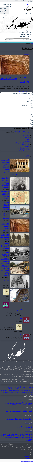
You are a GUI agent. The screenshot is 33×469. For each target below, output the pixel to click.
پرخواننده (26, 155)
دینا (21, 318)
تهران (23, 387)
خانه (32, 43)
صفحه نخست (25, 14)
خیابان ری (3, 387)
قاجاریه (31, 392)
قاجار (1, 390)
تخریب (27, 387)
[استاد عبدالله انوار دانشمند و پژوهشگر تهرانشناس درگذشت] (19, 190)
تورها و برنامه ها (25, 34)
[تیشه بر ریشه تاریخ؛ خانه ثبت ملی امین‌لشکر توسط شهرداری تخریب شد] (19, 172)
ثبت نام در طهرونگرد (24, 33)
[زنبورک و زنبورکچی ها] (19, 288)
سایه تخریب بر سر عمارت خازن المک (4, 216)
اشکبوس (19, 310)
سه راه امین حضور (26, 390)
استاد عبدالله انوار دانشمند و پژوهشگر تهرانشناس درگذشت (5, 183)
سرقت (32, 390)
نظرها (27, 157)
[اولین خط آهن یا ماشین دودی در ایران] (19, 260)
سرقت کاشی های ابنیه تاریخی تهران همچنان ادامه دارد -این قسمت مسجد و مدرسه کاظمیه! (4, 267)
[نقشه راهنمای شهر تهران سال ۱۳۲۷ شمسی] (19, 204)
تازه (28, 153)
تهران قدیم (15, 387)
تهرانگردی (7, 387)
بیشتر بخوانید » (23, 91)
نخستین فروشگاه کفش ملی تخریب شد (6, 206)
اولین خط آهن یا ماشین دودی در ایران (4, 237)
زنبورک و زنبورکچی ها (5, 253)
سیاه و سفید (19, 390)
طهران (14, 390)
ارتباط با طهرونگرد (24, 36)
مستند (28, 392)
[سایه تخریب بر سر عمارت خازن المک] (19, 232)
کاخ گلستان (13, 392)
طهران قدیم (7, 390)
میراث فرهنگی (24, 392)
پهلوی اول (18, 392)
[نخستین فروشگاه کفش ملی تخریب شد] (19, 218)
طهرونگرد (26, 78)
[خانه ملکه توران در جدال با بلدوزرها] (19, 274)
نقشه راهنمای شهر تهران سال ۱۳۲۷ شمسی (4, 195)
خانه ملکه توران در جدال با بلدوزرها (5, 246)
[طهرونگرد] (19, 29)
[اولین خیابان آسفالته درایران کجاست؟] (19, 246)
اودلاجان (31, 387)
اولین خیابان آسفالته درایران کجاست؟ (5, 227)
